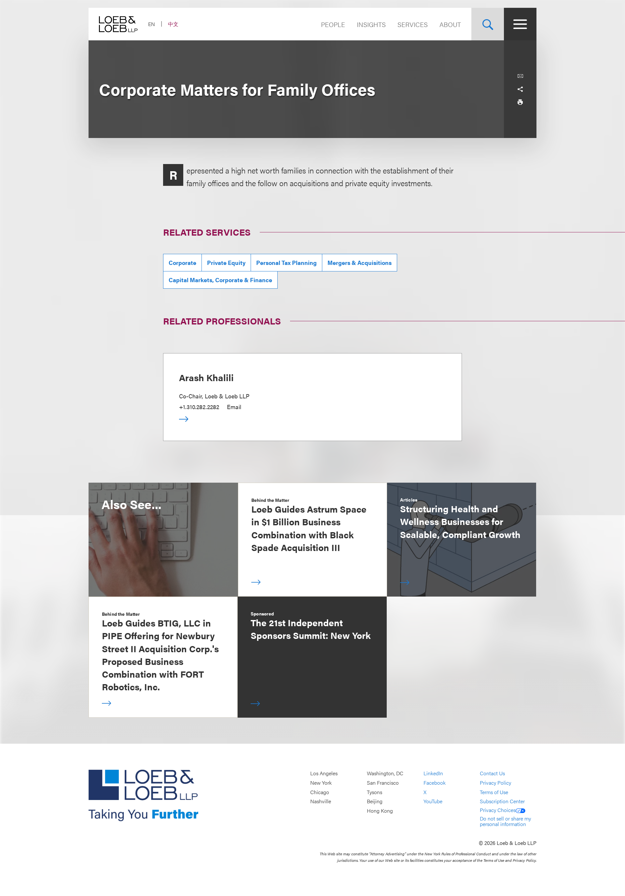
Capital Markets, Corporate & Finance (220, 280)
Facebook (435, 782)
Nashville (320, 801)
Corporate (182, 262)
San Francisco (383, 782)
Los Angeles (324, 773)
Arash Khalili (206, 377)
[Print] (520, 102)
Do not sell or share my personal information (505, 821)
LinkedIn (433, 773)
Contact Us (492, 773)
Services (412, 24)
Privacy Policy (495, 782)
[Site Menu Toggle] (520, 24)
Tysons (374, 792)
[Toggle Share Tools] (520, 89)
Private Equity (226, 262)
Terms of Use (494, 792)
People (333, 24)
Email (234, 407)
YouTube (433, 801)
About (450, 24)
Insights (371, 24)
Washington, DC (385, 773)
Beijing (374, 801)
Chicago (319, 792)
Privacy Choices (498, 810)
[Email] (520, 76)
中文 (173, 24)
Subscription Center (502, 801)
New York (321, 782)
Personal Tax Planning (286, 262)
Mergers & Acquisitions (359, 262)
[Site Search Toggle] (487, 24)
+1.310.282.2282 (199, 407)
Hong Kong (380, 810)
